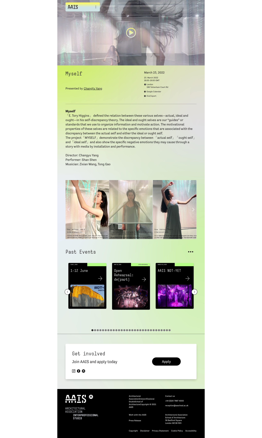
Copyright (133, 431)
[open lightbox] (131, 32)
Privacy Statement (160, 431)
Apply (166, 361)
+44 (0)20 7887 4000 (174, 401)
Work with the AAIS (137, 415)
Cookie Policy (177, 431)
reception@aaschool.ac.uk (176, 405)
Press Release (135, 420)
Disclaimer (145, 431)
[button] (69, 209)
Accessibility (190, 431)
